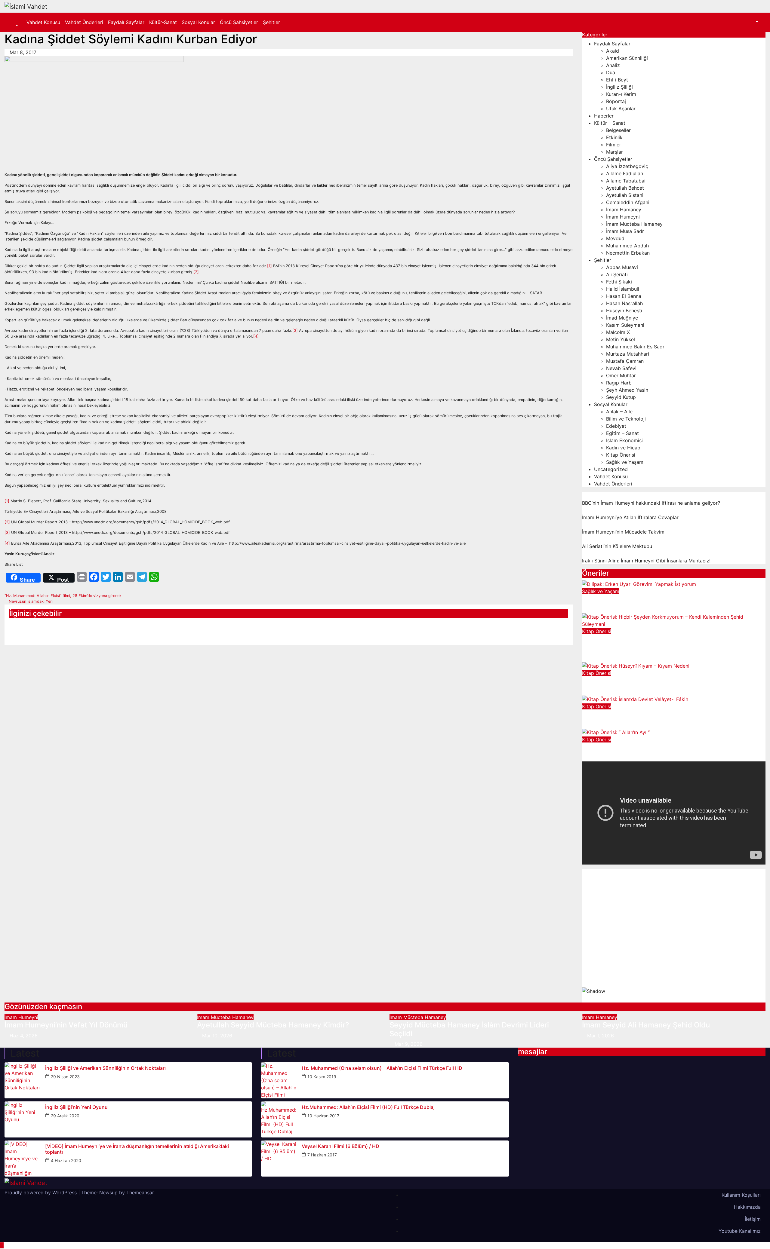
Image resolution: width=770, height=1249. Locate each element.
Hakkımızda (747, 1207)
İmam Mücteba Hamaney (634, 224)
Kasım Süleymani (625, 325)
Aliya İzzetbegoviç (627, 166)
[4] (256, 336)
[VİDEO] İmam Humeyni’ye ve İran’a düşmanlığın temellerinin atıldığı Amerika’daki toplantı (137, 1149)
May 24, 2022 (603, 724)
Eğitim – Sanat (622, 433)
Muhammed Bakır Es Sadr (635, 347)
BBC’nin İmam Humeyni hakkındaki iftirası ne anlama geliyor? (651, 503)
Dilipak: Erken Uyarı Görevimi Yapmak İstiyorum (663, 599)
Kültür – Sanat (609, 123)
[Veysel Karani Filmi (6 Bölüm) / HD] (279, 1158)
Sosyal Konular (198, 22)
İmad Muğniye (622, 318)
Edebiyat (616, 426)
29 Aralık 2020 (65, 1115)
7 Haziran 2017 (322, 1154)
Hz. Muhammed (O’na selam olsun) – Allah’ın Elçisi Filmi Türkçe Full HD (382, 1068)
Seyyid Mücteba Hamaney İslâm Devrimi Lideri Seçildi (469, 1029)
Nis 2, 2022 (600, 758)
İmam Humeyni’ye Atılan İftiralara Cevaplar (630, 517)
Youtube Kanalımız (740, 1231)
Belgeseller (618, 130)
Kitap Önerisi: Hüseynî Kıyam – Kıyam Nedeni (659, 680)
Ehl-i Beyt (617, 80)
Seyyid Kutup (621, 397)
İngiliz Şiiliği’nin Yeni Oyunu (76, 1107)
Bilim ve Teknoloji (626, 419)
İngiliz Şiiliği (619, 87)
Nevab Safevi (621, 368)
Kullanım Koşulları (741, 1195)
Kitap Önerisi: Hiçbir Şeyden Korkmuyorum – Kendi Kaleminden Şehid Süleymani (668, 643)
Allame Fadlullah (624, 173)
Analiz (613, 65)
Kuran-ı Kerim (621, 94)
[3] (295, 330)
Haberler (604, 116)
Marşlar (614, 152)
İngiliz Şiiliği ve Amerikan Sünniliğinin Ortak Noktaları (105, 1068)
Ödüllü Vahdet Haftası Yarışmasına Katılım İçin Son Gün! (474, 628)
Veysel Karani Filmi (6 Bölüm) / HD (340, 1146)
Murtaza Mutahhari (627, 354)
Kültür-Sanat (163, 22)
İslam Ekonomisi (624, 440)
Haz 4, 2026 (24, 1036)
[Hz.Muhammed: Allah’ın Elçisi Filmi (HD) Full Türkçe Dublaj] (279, 1119)
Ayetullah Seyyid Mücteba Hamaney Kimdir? (273, 1025)
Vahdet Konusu (43, 22)
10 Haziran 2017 (323, 1115)
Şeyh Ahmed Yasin (627, 390)
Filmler (613, 145)
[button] (13, 26)
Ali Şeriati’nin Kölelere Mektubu (617, 546)
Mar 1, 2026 (600, 1036)
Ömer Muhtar (621, 375)
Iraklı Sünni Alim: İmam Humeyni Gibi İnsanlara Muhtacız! (646, 561)
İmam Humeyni (623, 217)
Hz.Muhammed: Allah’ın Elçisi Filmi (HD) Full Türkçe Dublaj (368, 1107)
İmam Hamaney (623, 210)
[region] (673, 936)
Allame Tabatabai (625, 181)
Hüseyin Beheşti (624, 311)
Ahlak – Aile (619, 412)
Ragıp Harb (619, 383)
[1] (269, 266)
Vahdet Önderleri (84, 22)
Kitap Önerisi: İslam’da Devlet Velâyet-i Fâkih (658, 714)
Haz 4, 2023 (601, 610)
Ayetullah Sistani (624, 195)
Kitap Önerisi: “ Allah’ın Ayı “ (629, 747)
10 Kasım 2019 (321, 1076)
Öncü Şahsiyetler (239, 22)
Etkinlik (614, 137)
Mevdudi (616, 238)
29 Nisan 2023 (65, 1076)
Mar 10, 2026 (217, 1036)
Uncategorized (611, 469)
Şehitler (271, 22)
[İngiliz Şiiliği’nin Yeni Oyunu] (23, 1119)
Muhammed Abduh (627, 246)
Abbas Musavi (622, 267)
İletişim (753, 1219)
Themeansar (140, 1192)
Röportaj (616, 101)
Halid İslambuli (622, 289)
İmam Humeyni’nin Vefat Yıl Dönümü (66, 1025)
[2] (196, 272)
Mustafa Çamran (625, 361)
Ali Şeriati (617, 274)
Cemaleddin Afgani (627, 202)
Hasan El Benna (623, 296)
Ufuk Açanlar (621, 109)
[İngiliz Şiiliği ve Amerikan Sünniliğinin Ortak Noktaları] (23, 1080)
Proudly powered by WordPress (41, 1192)
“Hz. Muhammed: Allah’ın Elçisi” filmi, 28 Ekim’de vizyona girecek (64, 595)
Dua (610, 72)
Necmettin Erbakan (628, 253)
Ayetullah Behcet (625, 188)
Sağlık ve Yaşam (624, 462)
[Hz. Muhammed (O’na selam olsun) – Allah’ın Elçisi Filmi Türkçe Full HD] (279, 1080)
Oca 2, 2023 (601, 658)
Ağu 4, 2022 (601, 691)
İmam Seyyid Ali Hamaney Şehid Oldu (646, 1025)
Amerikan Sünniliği (627, 58)
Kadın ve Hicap (623, 448)
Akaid (612, 51)
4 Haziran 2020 (66, 1160)
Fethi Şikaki (619, 282)
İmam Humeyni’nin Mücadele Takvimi (624, 532)
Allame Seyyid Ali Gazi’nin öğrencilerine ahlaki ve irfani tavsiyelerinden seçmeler (92, 628)
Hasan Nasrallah (624, 303)
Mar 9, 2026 (409, 1044)
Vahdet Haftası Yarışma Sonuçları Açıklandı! (273, 624)
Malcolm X (618, 332)
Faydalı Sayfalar (126, 22)
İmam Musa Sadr (625, 231)
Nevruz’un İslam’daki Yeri (30, 601)
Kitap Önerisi (620, 455)
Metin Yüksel (620, 339)
